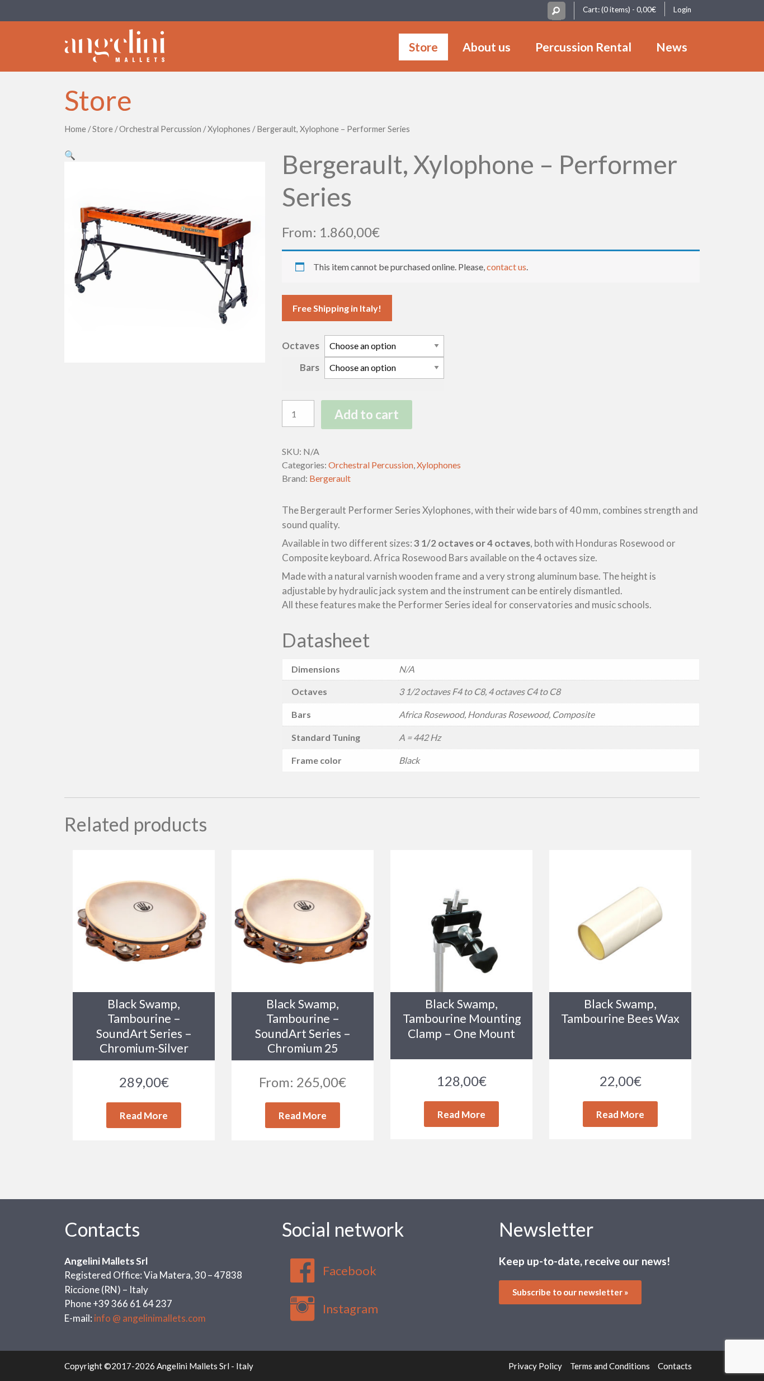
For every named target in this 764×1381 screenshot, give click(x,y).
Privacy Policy (535, 1366)
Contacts (102, 1229)
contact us (506, 266)
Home (75, 129)
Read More (144, 1115)
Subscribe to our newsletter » (570, 1292)
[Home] (114, 44)
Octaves (300, 345)
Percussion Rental (583, 47)
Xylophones (229, 129)
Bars (309, 367)
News (671, 47)
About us (487, 47)
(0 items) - (628, 9)
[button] (70, 154)
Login (682, 9)
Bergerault (330, 478)
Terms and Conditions (610, 1366)
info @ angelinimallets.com (150, 1318)
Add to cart (366, 414)
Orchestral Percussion (160, 129)
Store (423, 47)
